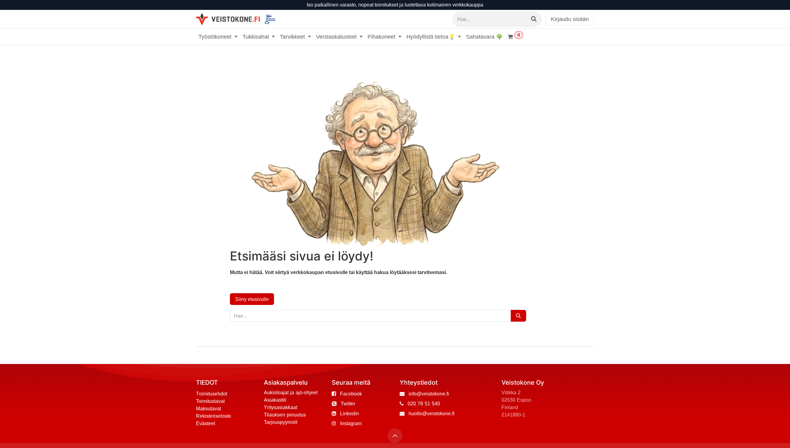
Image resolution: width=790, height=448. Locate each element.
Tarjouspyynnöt (280, 422)
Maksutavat (208, 408)
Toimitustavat (210, 401)
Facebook (351, 394)
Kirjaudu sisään (570, 19)
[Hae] (534, 19)
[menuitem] (218, 36)
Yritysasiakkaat (280, 407)
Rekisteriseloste (213, 416)
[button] (395, 435)
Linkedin (349, 413)
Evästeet (205, 423)
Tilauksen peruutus (285, 415)
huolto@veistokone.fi (432, 413)
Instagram (351, 423)
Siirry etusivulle (252, 299)
